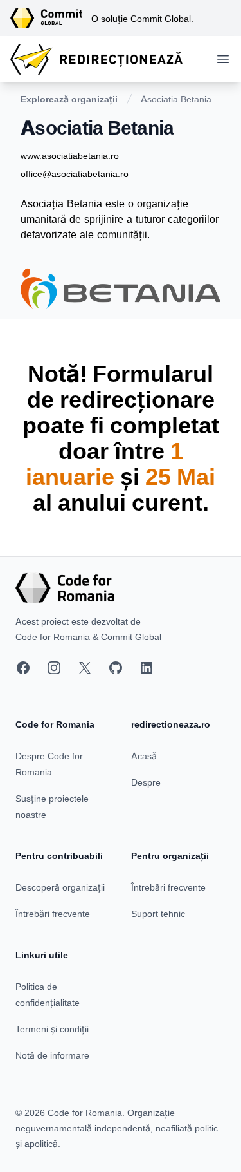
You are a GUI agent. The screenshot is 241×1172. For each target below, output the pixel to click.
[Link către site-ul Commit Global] (50, 18)
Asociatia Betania (176, 98)
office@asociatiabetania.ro (75, 173)
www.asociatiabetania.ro (70, 155)
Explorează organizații (69, 98)
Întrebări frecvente (52, 913)
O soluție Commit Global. (142, 18)
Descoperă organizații (60, 887)
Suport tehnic (158, 913)
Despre (146, 782)
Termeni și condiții (52, 1028)
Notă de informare (52, 1055)
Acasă (144, 755)
